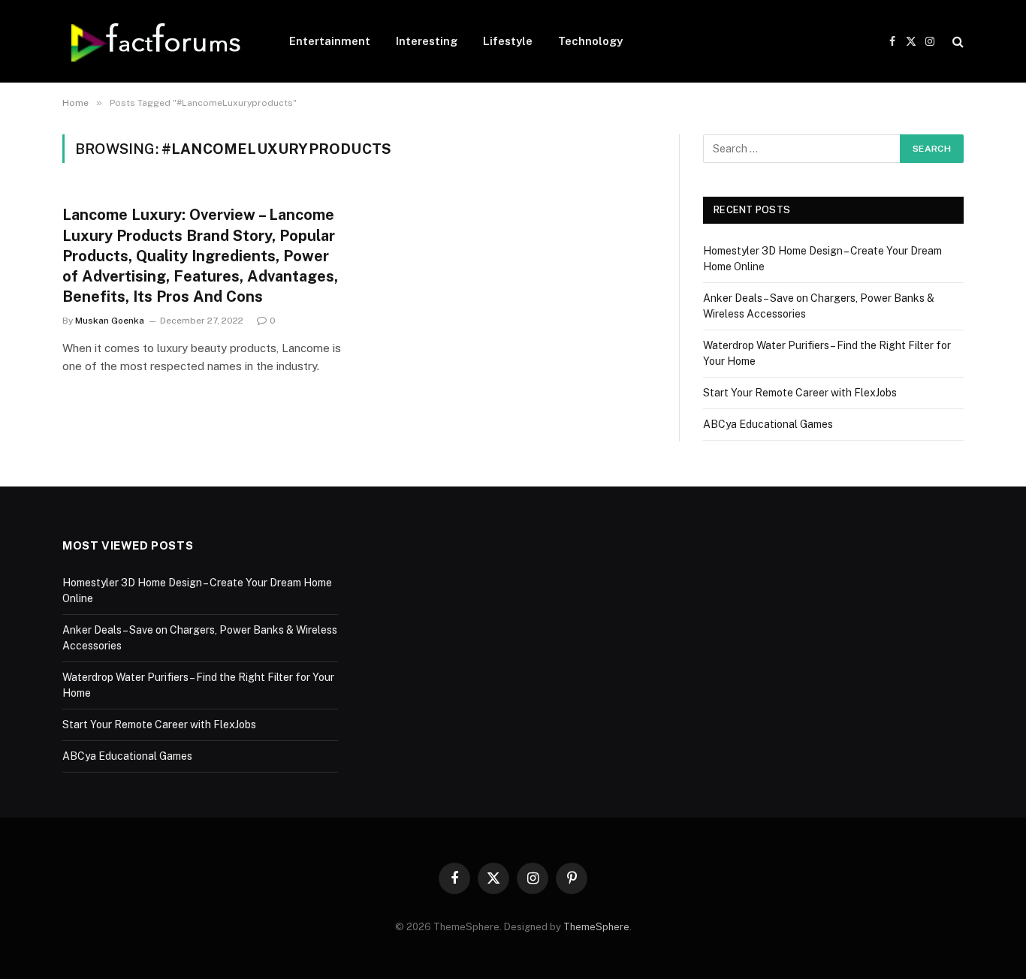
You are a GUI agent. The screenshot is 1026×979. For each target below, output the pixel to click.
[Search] (956, 42)
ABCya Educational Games (768, 424)
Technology (590, 41)
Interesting (426, 41)
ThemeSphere (596, 926)
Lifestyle (508, 41)
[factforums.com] (156, 41)
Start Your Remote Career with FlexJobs (800, 393)
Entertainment (329, 41)
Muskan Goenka (109, 320)
